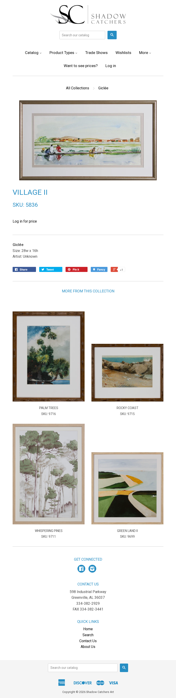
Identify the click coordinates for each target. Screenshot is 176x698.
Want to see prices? (81, 65)
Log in (110, 65)
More (144, 52)
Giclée (103, 88)
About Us (88, 646)
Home (88, 629)
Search (88, 635)
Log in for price (25, 221)
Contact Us (88, 641)
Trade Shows (96, 52)
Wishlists (123, 52)
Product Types (62, 52)
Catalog (32, 52)
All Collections (77, 88)
